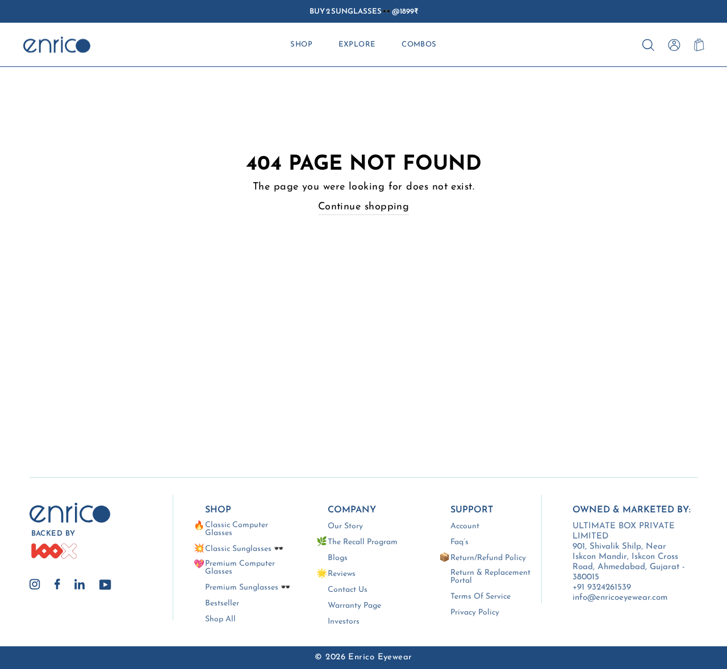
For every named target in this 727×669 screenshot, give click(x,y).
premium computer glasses (240, 568)
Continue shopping (364, 207)
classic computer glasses (236, 529)
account (464, 527)
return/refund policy (488, 558)
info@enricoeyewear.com (620, 598)
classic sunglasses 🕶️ (244, 549)
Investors (344, 622)
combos (419, 44)
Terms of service (480, 597)
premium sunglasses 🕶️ (247, 588)
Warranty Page (354, 606)
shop (301, 44)
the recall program (363, 542)
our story (345, 527)
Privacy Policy (474, 613)
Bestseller (222, 604)
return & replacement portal (490, 577)
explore (357, 44)
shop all (220, 620)
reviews (342, 574)
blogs (338, 558)
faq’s (459, 542)
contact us (347, 590)
